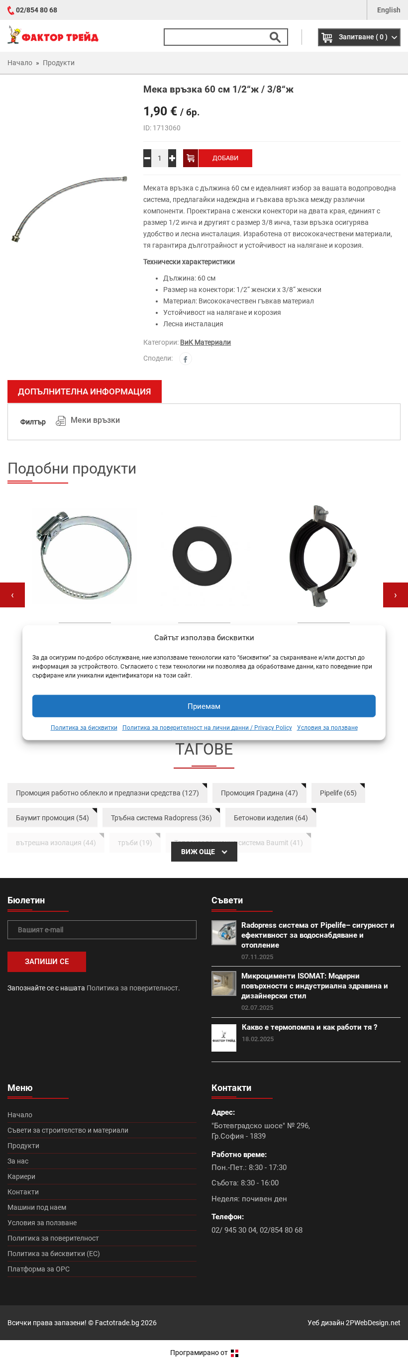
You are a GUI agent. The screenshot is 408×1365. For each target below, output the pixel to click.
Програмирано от (199, 1353)
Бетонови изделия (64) (271, 818)
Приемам (204, 706)
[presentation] (12, 595)
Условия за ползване (327, 727)
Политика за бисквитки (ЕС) (53, 1254)
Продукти (23, 1146)
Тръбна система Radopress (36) (161, 818)
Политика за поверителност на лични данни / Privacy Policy (207, 727)
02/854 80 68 (36, 10)
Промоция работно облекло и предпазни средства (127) (107, 793)
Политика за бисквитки (84, 727)
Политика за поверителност (132, 988)
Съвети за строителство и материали (67, 1130)
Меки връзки (95, 420)
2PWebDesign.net (373, 1323)
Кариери (21, 1176)
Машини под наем (36, 1207)
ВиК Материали (205, 342)
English (389, 10)
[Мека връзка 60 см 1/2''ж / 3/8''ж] (67, 209)
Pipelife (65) (338, 793)
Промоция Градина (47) (259, 793)
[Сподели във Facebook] (185, 358)
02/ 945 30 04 (233, 1230)
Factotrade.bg (117, 1323)
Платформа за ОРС (38, 1269)
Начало (19, 1115)
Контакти (23, 1192)
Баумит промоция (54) (52, 818)
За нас (17, 1161)
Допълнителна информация (84, 391)
